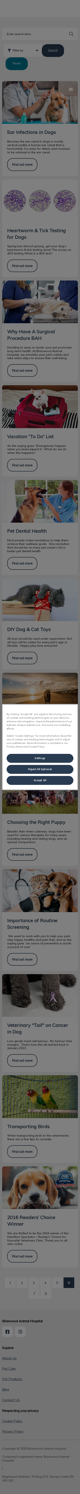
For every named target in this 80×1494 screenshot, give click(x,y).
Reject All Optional (40, 769)
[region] (40, 747)
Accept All (40, 780)
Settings (40, 758)
